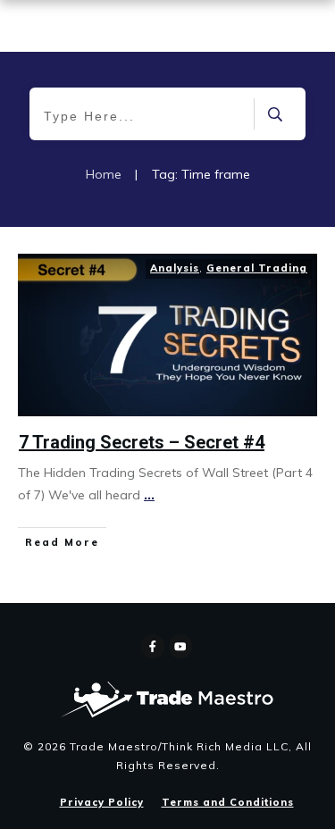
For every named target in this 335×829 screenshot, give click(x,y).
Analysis (174, 268)
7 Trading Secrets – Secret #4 (141, 442)
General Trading (256, 268)
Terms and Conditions (228, 802)
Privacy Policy (102, 802)
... (149, 495)
